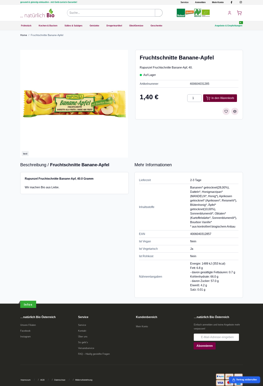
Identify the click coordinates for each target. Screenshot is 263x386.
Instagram (25, 336)
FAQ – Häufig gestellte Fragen (94, 354)
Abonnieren (204, 345)
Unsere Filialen (28, 325)
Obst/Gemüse (136, 25)
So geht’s (83, 342)
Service (185, 2)
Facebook (25, 330)
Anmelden (200, 2)
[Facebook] (231, 2)
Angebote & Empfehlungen (228, 25)
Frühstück (26, 25)
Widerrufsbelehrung (83, 380)
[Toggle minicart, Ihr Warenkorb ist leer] (239, 12)
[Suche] (158, 13)
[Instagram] (240, 2)
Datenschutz (59, 380)
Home (23, 35)
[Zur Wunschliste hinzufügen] (226, 111)
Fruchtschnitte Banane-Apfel (47, 35)
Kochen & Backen (48, 25)
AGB (42, 380)
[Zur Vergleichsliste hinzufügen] (234, 111)
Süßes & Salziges (73, 25)
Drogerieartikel (114, 25)
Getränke (94, 25)
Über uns (82, 336)
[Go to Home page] (37, 12)
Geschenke (156, 25)
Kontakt (82, 330)
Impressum (26, 380)
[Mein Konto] (229, 13)
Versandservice (86, 348)
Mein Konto (218, 2)
